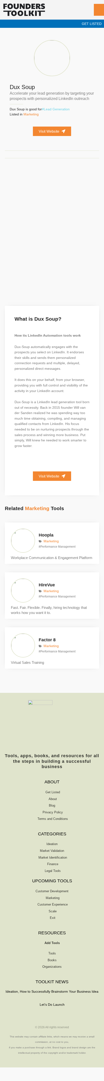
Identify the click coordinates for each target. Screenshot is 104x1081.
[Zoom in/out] (6, 1071)
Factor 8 (47, 639)
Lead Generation (57, 109)
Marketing (31, 114)
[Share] (31, 1071)
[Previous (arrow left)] (6, 1078)
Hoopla (46, 535)
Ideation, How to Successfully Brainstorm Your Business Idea (52, 991)
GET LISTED (92, 24)
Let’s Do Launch (52, 1004)
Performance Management (57, 546)
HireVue (47, 584)
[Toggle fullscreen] (18, 1071)
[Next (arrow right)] (18, 1078)
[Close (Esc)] (43, 1071)
